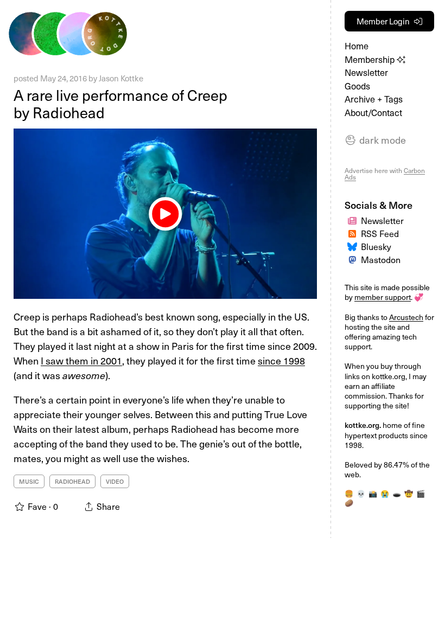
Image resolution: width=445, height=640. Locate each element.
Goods (357, 86)
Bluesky (376, 246)
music (29, 481)
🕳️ (396, 493)
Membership (371, 59)
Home (356, 46)
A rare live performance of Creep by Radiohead (120, 104)
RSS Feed (380, 233)
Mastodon (380, 259)
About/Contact (373, 112)
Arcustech (406, 317)
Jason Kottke (121, 78)
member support (382, 297)
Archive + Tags (374, 99)
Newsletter (366, 72)
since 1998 (281, 360)
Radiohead (72, 481)
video (115, 481)
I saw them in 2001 (81, 360)
